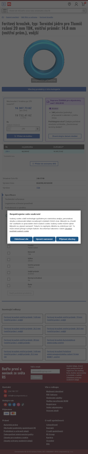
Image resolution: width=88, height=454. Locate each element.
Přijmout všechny (67, 239)
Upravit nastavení (44, 239)
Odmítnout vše (21, 239)
